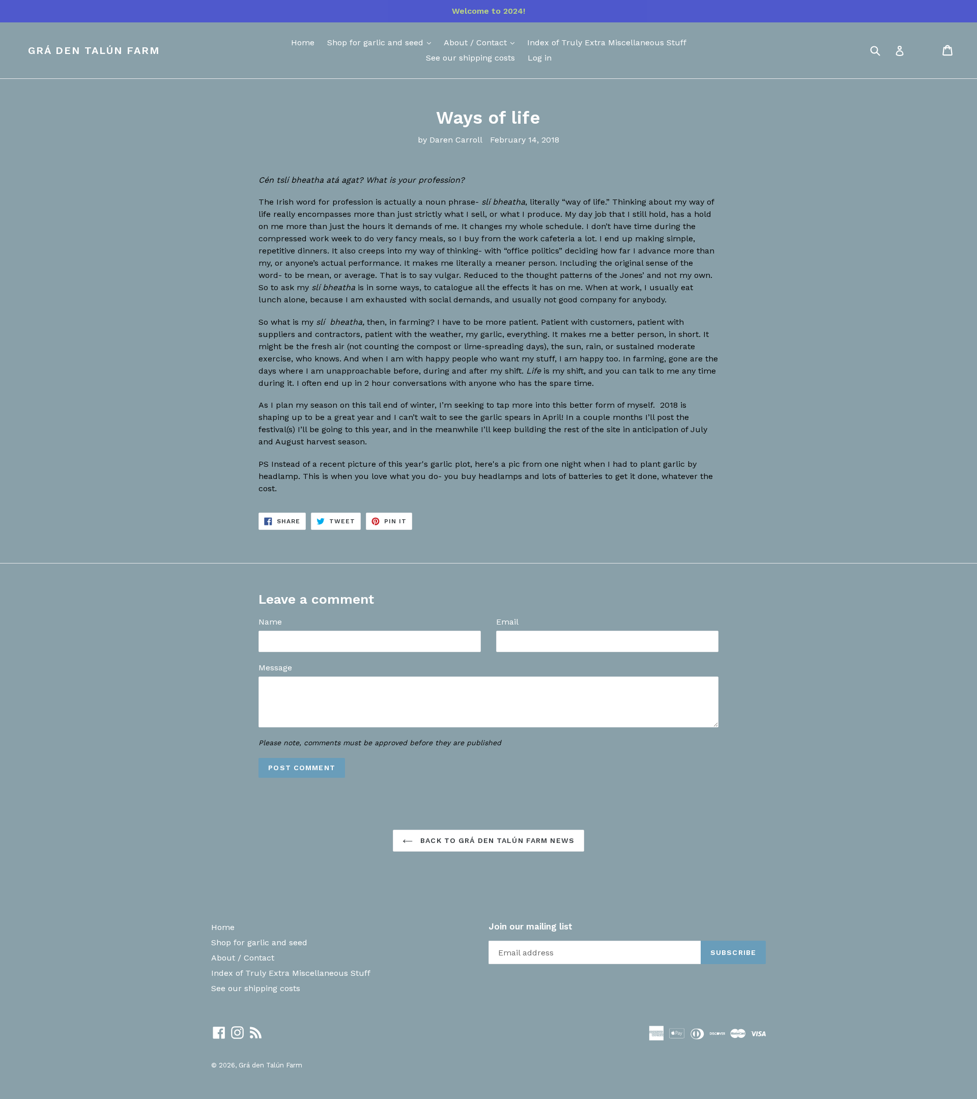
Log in (540, 58)
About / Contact (476, 42)
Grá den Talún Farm (94, 50)
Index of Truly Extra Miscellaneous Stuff (606, 42)
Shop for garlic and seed (376, 42)
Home (302, 42)
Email (507, 622)
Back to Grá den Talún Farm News (496, 840)
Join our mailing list (530, 926)
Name (270, 622)
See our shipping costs (470, 58)
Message (275, 667)
